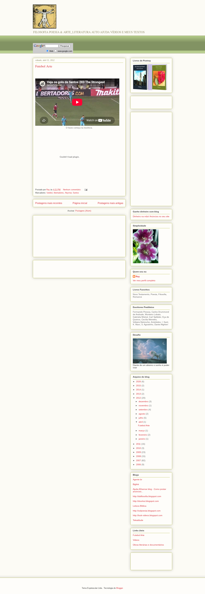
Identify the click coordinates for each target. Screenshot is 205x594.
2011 (138, 444)
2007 (139, 460)
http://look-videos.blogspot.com (147, 515)
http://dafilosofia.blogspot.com (147, 496)
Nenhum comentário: (72, 189)
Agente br (137, 479)
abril (141, 422)
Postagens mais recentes (48, 203)
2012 (139, 398)
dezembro (144, 401)
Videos (136, 540)
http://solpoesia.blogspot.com (147, 511)
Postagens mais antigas (110, 203)
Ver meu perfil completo (144, 280)
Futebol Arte (43, 66)
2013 (139, 394)
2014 (139, 389)
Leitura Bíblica (139, 506)
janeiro (142, 439)
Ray (138, 276)
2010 (139, 448)
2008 (139, 456)
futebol (50, 193)
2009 (139, 452)
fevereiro (143, 435)
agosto (142, 414)
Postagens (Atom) (83, 211)
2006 (139, 464)
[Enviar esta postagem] (86, 189)
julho (141, 418)
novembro (144, 405)
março (142, 430)
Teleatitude (138, 520)
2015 (139, 385)
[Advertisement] (87, 37)
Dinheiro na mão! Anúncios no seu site (151, 216)
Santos (76, 193)
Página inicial (80, 203)
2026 (139, 381)
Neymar (68, 193)
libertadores (59, 193)
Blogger (119, 588)
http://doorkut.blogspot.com (146, 501)
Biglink (136, 484)
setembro (143, 409)
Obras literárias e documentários (148, 545)
